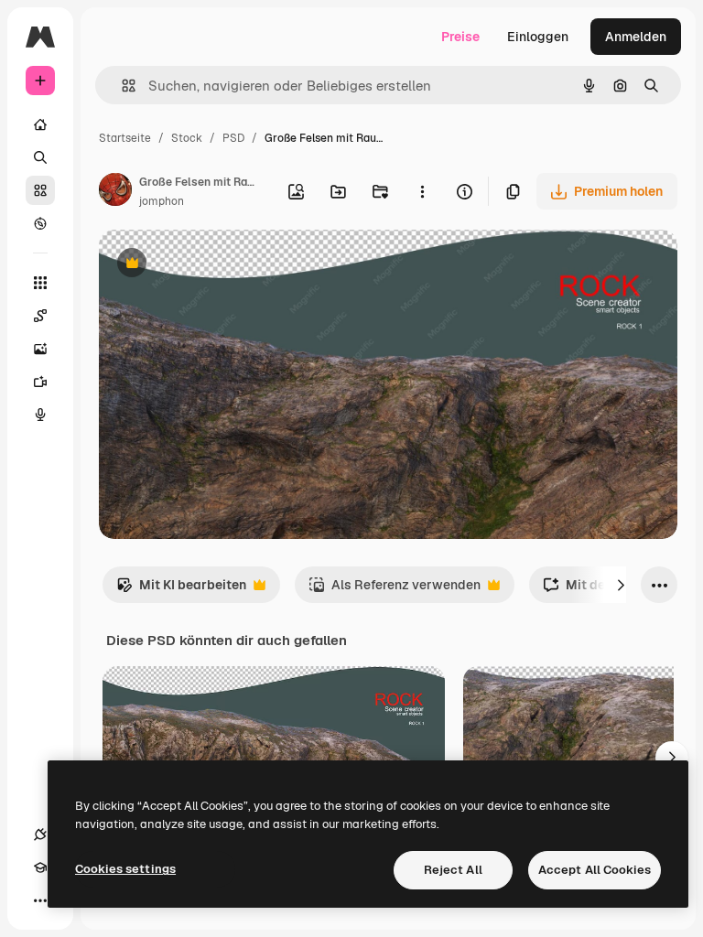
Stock (186, 138)
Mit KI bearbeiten (181, 589)
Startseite (125, 138)
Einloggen (537, 36)
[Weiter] (620, 584)
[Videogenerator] (40, 381)
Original (216, 265)
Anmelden (635, 36)
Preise (460, 36)
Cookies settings (125, 869)
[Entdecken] (40, 223)
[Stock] (40, 190)
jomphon (161, 201)
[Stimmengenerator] (40, 414)
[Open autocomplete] (121, 85)
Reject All (453, 870)
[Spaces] (40, 315)
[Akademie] (40, 867)
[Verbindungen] (40, 834)
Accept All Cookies (594, 870)
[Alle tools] (40, 282)
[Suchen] (40, 157)
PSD (233, 138)
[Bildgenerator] (40, 348)
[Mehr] (40, 900)
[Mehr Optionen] (422, 191)
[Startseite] (40, 124)
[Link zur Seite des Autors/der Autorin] (115, 192)
